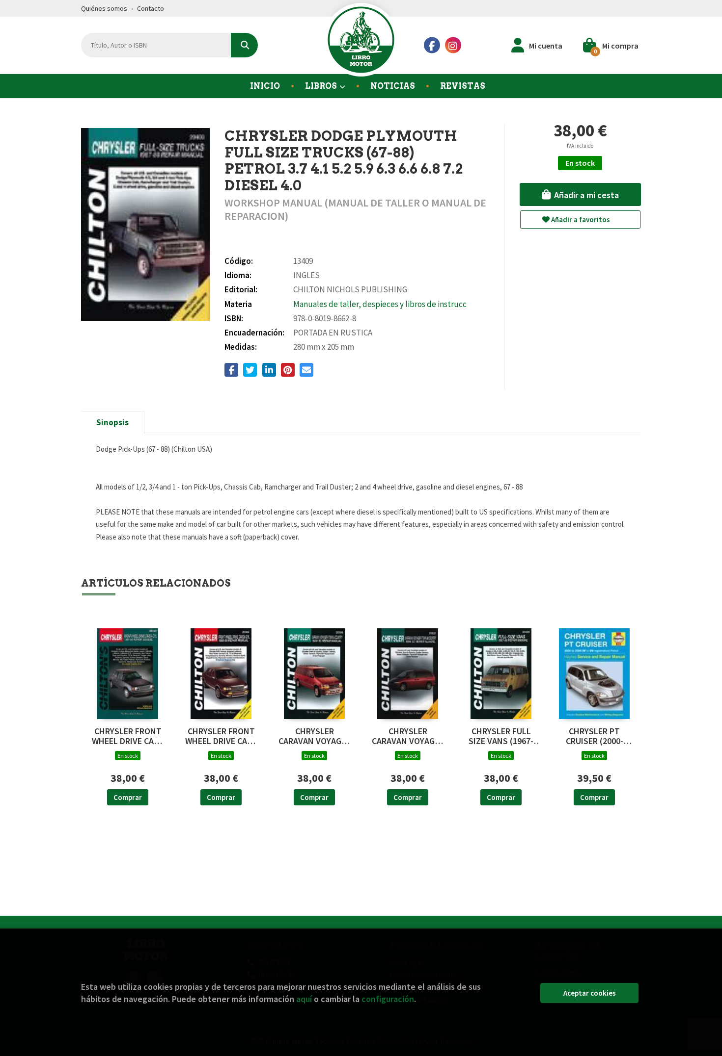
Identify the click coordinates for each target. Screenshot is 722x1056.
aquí (304, 998)
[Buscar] (244, 45)
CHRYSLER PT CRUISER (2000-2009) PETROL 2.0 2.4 (594, 736)
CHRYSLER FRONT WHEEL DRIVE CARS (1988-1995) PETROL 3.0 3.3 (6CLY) (221, 736)
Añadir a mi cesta (585, 195)
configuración (387, 998)
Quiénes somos (104, 8)
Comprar (127, 797)
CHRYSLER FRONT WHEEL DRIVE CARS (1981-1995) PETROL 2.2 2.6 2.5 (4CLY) (128, 736)
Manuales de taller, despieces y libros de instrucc (380, 304)
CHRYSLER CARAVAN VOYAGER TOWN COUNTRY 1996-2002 (408, 736)
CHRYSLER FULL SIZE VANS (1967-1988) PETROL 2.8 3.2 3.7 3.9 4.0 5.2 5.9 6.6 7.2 (501, 736)
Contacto (150, 8)
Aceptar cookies (589, 993)
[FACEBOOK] (432, 45)
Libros (321, 86)
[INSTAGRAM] (453, 45)
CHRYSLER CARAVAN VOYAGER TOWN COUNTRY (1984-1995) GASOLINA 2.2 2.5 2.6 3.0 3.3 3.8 (314, 736)
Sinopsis (112, 422)
